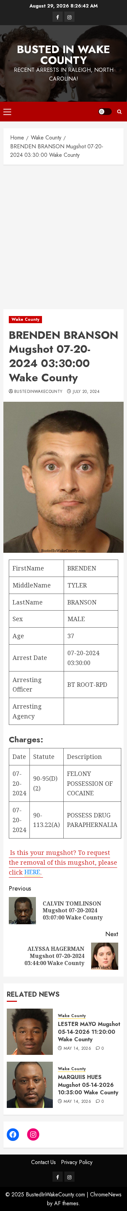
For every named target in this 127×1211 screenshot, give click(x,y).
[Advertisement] (63, 235)
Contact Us (43, 1162)
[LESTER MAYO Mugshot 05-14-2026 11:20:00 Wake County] (30, 1032)
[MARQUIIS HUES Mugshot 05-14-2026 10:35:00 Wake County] (30, 1085)
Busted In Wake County (63, 55)
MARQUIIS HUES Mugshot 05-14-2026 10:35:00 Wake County (88, 1084)
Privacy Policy (76, 1162)
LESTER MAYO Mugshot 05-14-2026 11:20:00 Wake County (89, 1031)
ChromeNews (106, 1194)
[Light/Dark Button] (105, 111)
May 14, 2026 (77, 1048)
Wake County (25, 319)
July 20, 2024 (86, 392)
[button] (7, 112)
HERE (32, 872)
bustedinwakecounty (38, 392)
